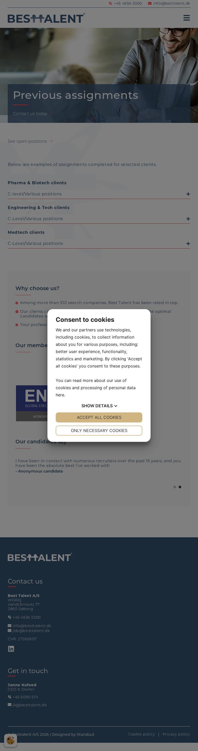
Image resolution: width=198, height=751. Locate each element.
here (60, 394)
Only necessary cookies (99, 430)
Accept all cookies (99, 417)
